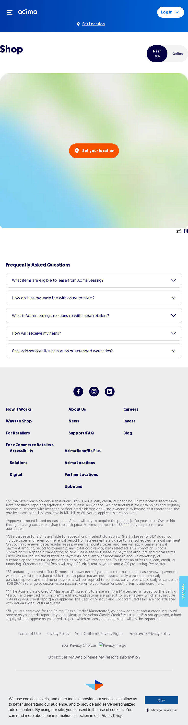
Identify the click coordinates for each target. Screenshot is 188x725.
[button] (161, 710)
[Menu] (11, 12)
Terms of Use (29, 633)
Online (177, 53)
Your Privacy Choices (79, 645)
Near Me (157, 53)
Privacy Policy (112, 715)
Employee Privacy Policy (149, 633)
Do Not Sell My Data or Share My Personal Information (94, 657)
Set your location (98, 150)
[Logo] (28, 11)
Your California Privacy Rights (99, 633)
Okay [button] (161, 700)
